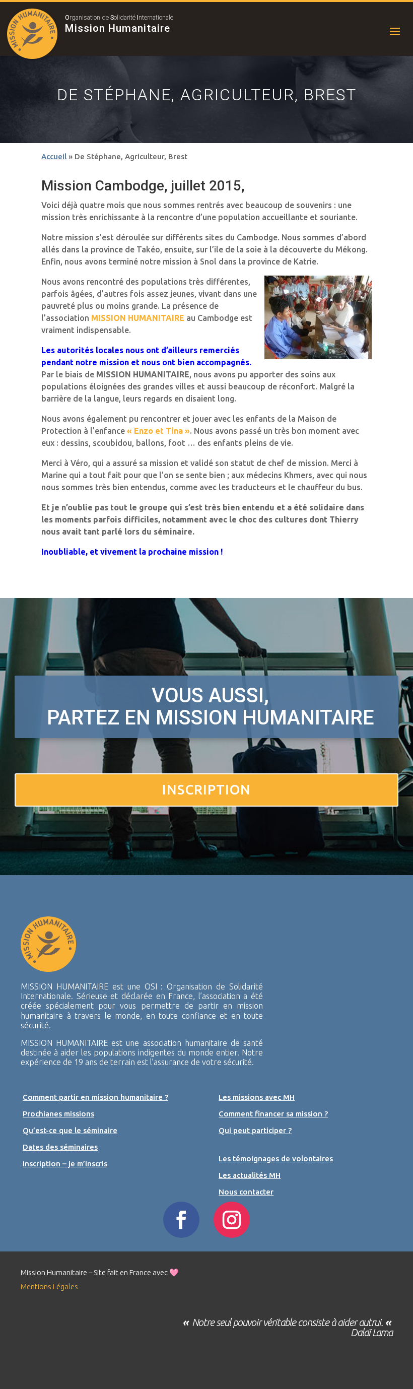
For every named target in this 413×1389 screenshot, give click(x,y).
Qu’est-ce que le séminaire (70, 1130)
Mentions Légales (49, 1286)
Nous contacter (246, 1191)
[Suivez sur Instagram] (232, 1220)
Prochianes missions (58, 1113)
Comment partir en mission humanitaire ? (95, 1097)
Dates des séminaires (60, 1147)
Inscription (206, 789)
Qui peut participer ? (255, 1130)
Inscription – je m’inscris (65, 1163)
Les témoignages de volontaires (276, 1158)
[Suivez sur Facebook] (181, 1220)
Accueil (53, 156)
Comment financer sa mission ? (273, 1113)
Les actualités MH (250, 1175)
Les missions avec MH (257, 1097)
